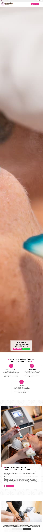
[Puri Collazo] (7, 4)
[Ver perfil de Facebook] (39, 0)
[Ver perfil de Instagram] (41, 0)
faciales (15, 478)
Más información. (37, 526)
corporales (20, 478)
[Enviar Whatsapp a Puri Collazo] (38, 0)
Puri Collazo (8, 471)
